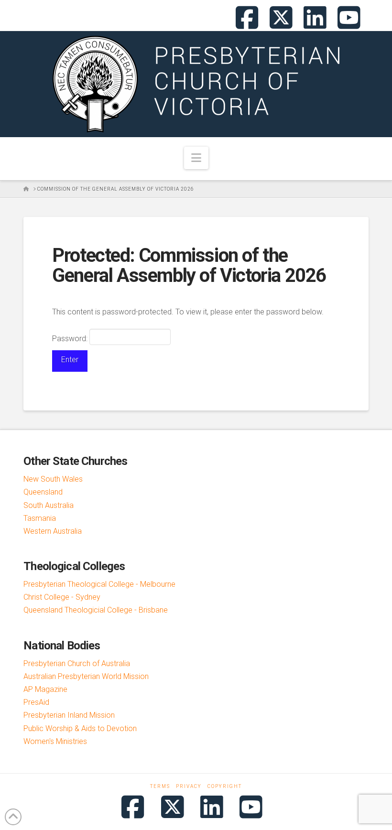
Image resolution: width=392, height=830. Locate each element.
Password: (70, 338)
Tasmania (39, 518)
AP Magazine (45, 689)
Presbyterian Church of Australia (76, 663)
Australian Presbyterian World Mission (86, 676)
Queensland (43, 491)
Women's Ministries (55, 741)
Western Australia (52, 531)
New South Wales (53, 479)
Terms (160, 786)
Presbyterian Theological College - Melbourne (99, 584)
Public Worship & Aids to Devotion (80, 728)
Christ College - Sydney (61, 597)
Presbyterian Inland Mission (69, 715)
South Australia (48, 505)
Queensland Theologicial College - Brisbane (95, 609)
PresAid (36, 702)
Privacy (189, 786)
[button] (196, 158)
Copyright (224, 786)
